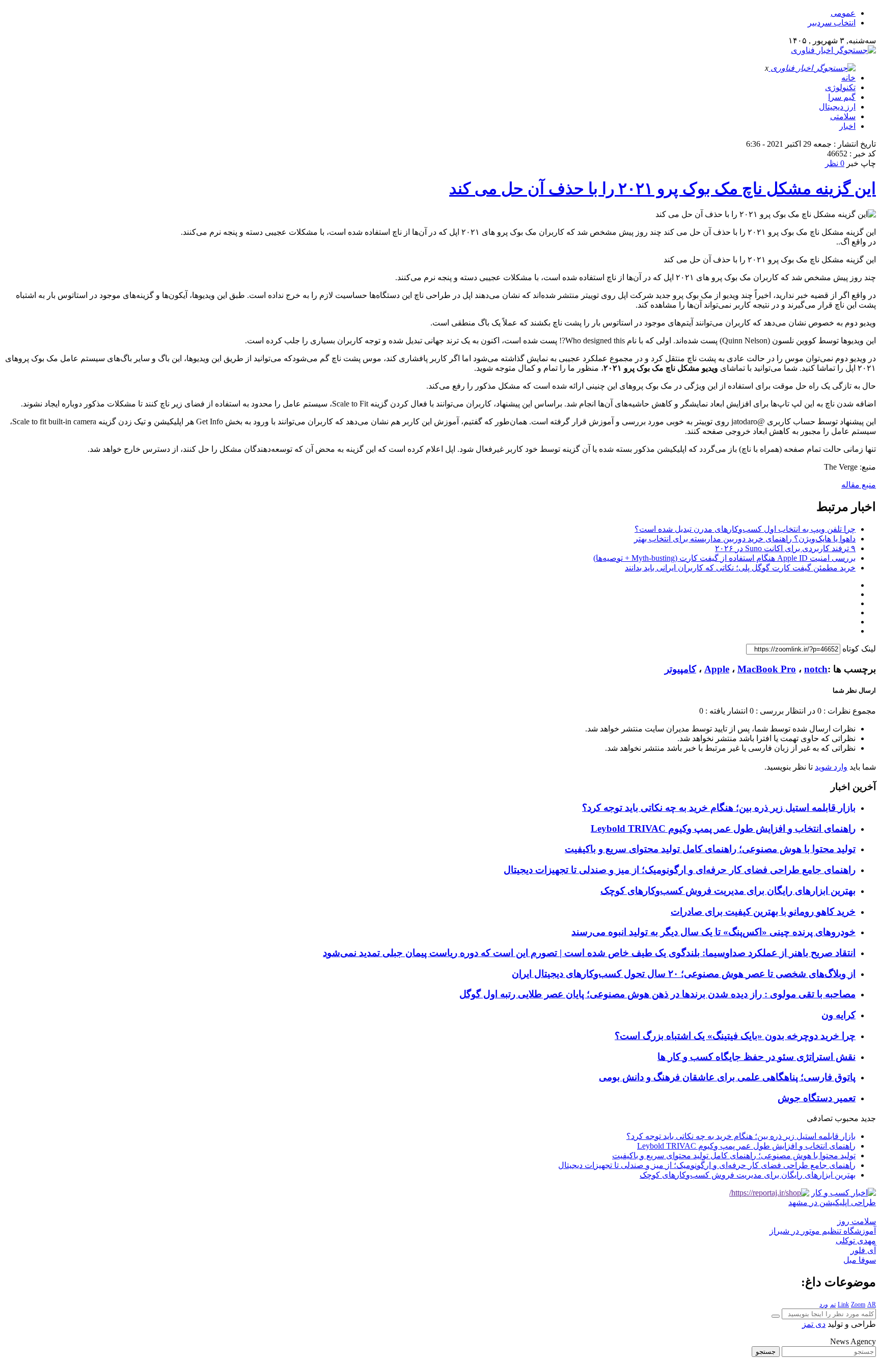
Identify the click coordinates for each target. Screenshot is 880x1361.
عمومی (843, 13)
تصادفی (820, 1118)
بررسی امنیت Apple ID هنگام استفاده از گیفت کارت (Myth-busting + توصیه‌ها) (724, 558)
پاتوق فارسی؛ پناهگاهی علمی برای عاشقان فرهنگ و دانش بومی (727, 1077)
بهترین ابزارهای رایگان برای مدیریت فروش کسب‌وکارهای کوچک (728, 890)
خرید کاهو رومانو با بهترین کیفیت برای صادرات (763, 911)
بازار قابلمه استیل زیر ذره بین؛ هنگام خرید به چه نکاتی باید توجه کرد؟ (719, 807)
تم (833, 1304)
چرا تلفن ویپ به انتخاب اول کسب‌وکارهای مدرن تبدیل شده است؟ (745, 529)
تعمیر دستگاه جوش (817, 1098)
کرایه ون (838, 1015)
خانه (848, 77)
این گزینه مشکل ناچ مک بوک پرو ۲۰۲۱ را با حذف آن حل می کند (662, 188)
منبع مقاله (858, 484)
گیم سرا (842, 97)
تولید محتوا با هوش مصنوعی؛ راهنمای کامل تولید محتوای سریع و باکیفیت (710, 848)
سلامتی (843, 116)
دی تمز (814, 1324)
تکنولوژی (840, 87)
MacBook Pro (766, 669)
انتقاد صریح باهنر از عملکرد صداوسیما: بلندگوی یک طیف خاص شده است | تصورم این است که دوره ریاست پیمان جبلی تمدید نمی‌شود (589, 952)
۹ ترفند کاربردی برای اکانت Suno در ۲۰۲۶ (785, 548)
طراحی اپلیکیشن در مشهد (832, 1202)
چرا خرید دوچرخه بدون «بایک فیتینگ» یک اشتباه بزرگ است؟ (735, 1035)
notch (816, 669)
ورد (823, 1304)
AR (871, 1304)
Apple (716, 669)
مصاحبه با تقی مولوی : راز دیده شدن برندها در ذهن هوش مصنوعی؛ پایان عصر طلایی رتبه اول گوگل (657, 994)
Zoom (858, 1304)
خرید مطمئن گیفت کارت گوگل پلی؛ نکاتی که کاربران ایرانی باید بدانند (740, 567)
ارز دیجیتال (837, 106)
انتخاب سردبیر (832, 22)
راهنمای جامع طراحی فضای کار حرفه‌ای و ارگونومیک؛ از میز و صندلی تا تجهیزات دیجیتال (680, 869)
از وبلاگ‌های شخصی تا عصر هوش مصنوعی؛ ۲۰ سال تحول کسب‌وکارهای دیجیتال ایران (684, 973)
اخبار (847, 126)
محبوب (847, 1118)
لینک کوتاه (859, 648)
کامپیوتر (680, 669)
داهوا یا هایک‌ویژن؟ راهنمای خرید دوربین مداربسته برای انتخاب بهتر (745, 538)
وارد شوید (831, 767)
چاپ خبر (861, 163)
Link (843, 1304)
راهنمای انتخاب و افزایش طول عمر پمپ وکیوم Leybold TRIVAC (723, 828)
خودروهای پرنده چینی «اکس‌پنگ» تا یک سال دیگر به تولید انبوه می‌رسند (713, 932)
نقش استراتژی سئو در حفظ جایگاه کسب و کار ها (756, 1056)
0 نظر (834, 163)
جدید (868, 1118)
